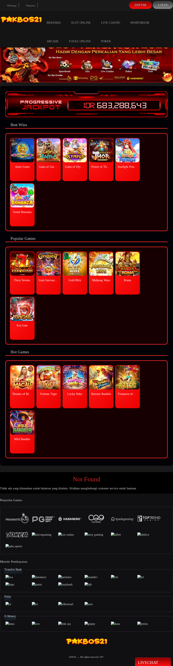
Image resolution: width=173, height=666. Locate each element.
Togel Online (80, 41)
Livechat (148, 662)
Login (163, 5)
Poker (106, 41)
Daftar (140, 5)
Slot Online (81, 22)
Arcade (53, 41)
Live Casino (110, 22)
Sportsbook (139, 22)
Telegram (30, 5)
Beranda (54, 22)
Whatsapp (11, 5)
